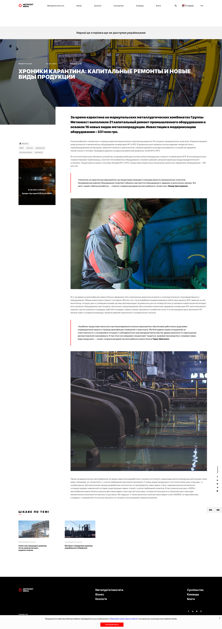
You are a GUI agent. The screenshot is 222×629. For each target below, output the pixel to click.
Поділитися (217, 469)
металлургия (39, 152)
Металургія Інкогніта (55, 6)
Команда (139, 6)
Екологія (97, 6)
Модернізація (25, 64)
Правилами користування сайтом (123, 619)
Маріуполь (25, 143)
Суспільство (119, 6)
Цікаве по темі (33, 512)
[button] (210, 510)
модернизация (40, 148)
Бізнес (79, 6)
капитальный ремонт (25, 152)
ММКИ (21, 148)
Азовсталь (29, 148)
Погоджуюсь (112, 625)
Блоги (158, 6)
